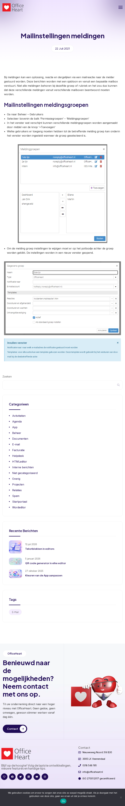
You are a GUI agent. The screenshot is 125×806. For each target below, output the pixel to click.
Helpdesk (18, 455)
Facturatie (18, 450)
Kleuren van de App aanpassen (43, 575)
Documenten (20, 438)
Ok (63, 801)
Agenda (17, 421)
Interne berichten (23, 467)
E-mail (16, 444)
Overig (16, 478)
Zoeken (7, 376)
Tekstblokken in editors (39, 548)
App (14, 427)
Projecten (18, 484)
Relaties (17, 490)
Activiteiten (19, 415)
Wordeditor (19, 507)
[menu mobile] (120, 7)
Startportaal (19, 501)
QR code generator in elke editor (45, 563)
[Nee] (121, 797)
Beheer (16, 433)
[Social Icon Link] (4, 776)
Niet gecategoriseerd (25, 473)
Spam (15, 496)
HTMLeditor (19, 461)
